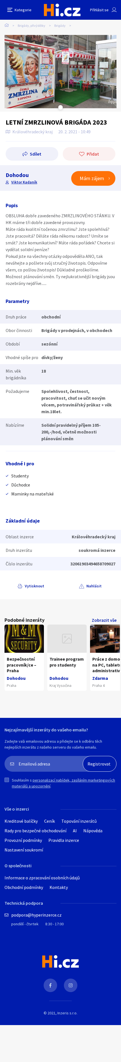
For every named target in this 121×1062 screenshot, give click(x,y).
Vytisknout (34, 585)
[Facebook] (50, 985)
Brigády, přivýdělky (31, 25)
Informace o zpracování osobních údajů (42, 877)
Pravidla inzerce (63, 840)
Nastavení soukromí (24, 850)
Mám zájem (92, 178)
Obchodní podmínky (24, 887)
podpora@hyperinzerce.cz (36, 915)
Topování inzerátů (79, 821)
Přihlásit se (99, 9)
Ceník (49, 821)
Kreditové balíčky (21, 821)
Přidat (93, 154)
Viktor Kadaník (24, 182)
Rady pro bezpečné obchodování (35, 830)
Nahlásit (94, 585)
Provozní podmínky (23, 840)
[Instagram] (70, 985)
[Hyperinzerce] (62, 10)
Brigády (60, 25)
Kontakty (59, 887)
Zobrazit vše (104, 620)
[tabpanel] (60, 71)
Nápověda (92, 830)
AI (75, 830)
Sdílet (35, 154)
